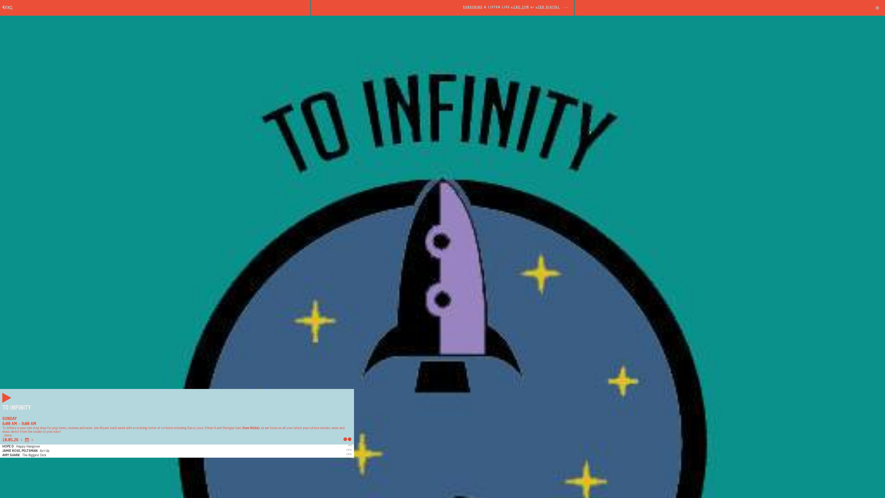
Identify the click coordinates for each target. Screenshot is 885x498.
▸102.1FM (520, 7)
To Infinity (16, 407)
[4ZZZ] (155, 7)
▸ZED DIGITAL (548, 7)
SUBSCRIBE (473, 7)
